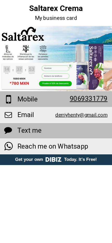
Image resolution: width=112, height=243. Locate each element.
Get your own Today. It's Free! (56, 159)
